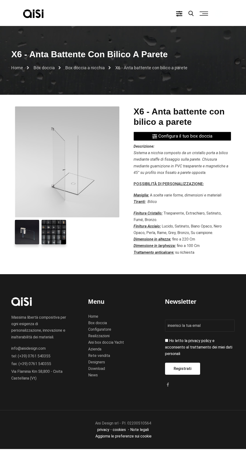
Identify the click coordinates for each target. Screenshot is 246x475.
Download (96, 368)
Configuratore (99, 329)
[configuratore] (179, 13)
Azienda (94, 349)
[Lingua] (219, 13)
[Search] (191, 14)
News (93, 375)
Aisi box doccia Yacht (106, 342)
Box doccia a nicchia (85, 67)
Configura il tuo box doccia (184, 136)
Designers (96, 362)
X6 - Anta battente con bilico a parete (151, 67)
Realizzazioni (99, 336)
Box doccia (44, 67)
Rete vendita (99, 355)
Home (17, 67)
